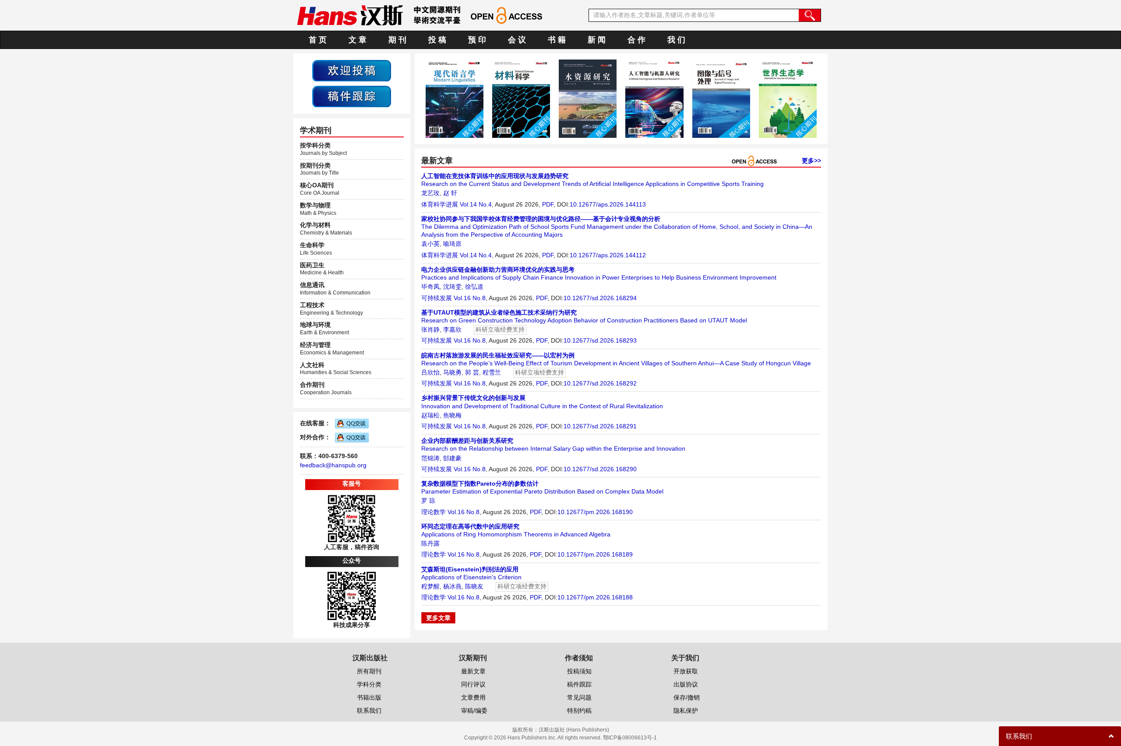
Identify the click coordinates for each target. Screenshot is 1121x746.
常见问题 (579, 697)
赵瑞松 (430, 415)
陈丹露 (430, 543)
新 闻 (597, 39)
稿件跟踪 (579, 684)
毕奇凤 (430, 286)
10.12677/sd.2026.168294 (600, 297)
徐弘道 (474, 286)
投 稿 (437, 39)
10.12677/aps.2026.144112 (608, 255)
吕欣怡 (430, 372)
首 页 (318, 39)
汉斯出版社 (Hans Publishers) (574, 730)
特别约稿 (579, 710)
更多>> (811, 160)
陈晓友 (474, 586)
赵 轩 (450, 192)
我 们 (676, 39)
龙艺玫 (430, 192)
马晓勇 (452, 372)
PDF (547, 204)
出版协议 (685, 684)
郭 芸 (472, 372)
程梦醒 (430, 586)
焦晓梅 (452, 415)
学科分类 (369, 684)
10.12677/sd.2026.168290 (600, 469)
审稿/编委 (474, 710)
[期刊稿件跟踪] (351, 95)
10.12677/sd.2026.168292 (600, 383)
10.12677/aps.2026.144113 (608, 204)
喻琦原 (452, 243)
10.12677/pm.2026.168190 (595, 511)
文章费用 (473, 697)
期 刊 (397, 39)
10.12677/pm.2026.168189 (595, 554)
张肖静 (430, 329)
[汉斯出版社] (350, 14)
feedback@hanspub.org (333, 465)
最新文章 (473, 671)
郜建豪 (452, 458)
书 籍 (557, 39)
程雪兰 (492, 372)
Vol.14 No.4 (476, 204)
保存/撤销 (686, 697)
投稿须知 (579, 671)
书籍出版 (369, 697)
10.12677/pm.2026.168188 (595, 597)
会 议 (517, 39)
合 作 (636, 39)
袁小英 (430, 243)
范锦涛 (430, 458)
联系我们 (369, 710)
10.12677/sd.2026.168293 (600, 340)
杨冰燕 (452, 586)
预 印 (477, 39)
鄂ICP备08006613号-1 (630, 738)
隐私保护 (685, 710)
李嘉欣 (452, 329)
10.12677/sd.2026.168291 (600, 426)
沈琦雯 (452, 286)
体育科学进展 (439, 204)
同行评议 (473, 684)
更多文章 (438, 617)
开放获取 (685, 671)
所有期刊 (369, 671)
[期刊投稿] (351, 70)
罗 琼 (428, 500)
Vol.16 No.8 (470, 297)
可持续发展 (436, 297)
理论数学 (433, 511)
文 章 (358, 39)
